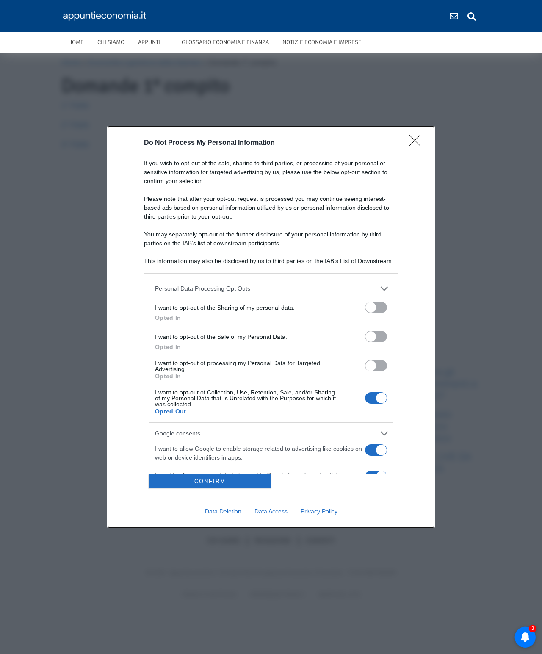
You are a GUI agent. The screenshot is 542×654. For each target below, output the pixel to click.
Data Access (271, 511)
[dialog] (271, 327)
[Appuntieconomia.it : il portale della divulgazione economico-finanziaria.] (107, 16)
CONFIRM (210, 481)
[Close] (417, 143)
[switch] (376, 307)
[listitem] (271, 288)
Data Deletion (223, 511)
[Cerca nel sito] (472, 16)
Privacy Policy (319, 511)
